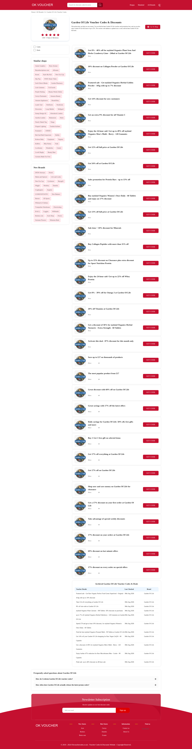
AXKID (47, 131)
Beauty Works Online (55, 92)
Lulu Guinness (39, 87)
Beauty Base (51, 152)
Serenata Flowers (40, 220)
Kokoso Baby (39, 139)
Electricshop (57, 207)
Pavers (60, 216)
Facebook (145, 729)
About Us (126, 732)
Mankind (141, 5)
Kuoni (37, 74)
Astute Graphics (40, 66)
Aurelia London (40, 118)
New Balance (56, 194)
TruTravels (51, 87)
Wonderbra (49, 148)
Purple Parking (40, 92)
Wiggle (37, 185)
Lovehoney (38, 148)
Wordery (46, 185)
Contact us (126, 728)
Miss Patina (47, 144)
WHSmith (55, 211)
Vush (56, 144)
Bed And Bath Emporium (43, 135)
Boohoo (82, 732)
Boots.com (82, 735)
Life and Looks (56, 177)
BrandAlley (55, 100)
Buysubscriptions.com (42, 70)
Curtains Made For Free (42, 157)
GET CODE (150, 53)
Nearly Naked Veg (41, 122)
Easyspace (38, 131)
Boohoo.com (39, 216)
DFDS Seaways (40, 172)
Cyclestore (51, 181)
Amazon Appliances (41, 100)
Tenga (52, 122)
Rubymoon (52, 118)
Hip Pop (37, 79)
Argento (49, 190)
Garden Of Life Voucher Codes (56, 12)
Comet (59, 148)
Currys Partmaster (41, 96)
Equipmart (51, 139)
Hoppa (132, 5)
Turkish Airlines (55, 126)
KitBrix (37, 144)
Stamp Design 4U (40, 113)
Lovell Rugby (39, 152)
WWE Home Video (50, 79)
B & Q (37, 211)
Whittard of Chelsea (41, 203)
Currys (104, 728)
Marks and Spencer (41, 177)
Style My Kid (47, 74)
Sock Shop (50, 216)
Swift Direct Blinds (41, 83)
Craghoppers (39, 190)
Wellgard (60, 109)
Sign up (123, 710)
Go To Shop (154, 27)
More (89, 56)
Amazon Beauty (55, 96)
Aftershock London (56, 113)
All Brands (151, 5)
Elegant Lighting (40, 126)
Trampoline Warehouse (42, 207)
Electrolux (38, 109)
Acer (82, 728)
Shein (61, 118)
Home (33, 12)
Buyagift (60, 181)
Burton (37, 198)
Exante (104, 735)
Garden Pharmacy (57, 83)
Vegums (60, 139)
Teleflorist (49, 105)
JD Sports (46, 198)
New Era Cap (59, 74)
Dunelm (55, 185)
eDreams (55, 70)
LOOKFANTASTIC (41, 194)
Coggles (45, 211)
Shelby (57, 135)
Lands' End (38, 105)
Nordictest (60, 105)
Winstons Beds (54, 220)
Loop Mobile (50, 109)
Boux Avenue (53, 66)
